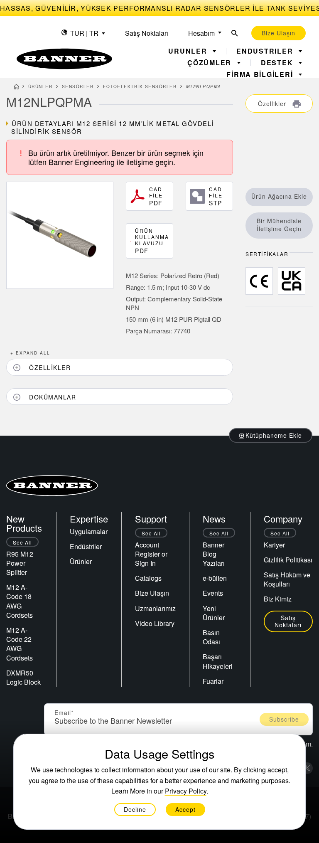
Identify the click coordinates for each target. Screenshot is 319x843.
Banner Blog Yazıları (214, 554)
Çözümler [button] (210, 62)
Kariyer (274, 545)
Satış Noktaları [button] (288, 621)
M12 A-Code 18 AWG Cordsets (19, 601)
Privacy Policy (185, 791)
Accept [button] (185, 809)
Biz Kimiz (278, 599)
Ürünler (40, 86)
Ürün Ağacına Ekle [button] (279, 196)
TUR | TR (84, 33)
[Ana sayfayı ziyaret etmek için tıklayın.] (64, 59)
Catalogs (148, 578)
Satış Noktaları (146, 33)
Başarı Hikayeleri (218, 661)
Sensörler (78, 86)
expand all (30, 352)
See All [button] (22, 542)
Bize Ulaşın (152, 593)
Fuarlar (213, 681)
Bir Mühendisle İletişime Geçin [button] (279, 225)
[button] (119, 367)
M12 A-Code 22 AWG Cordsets (19, 644)
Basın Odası (211, 637)
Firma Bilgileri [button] (260, 74)
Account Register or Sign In (151, 554)
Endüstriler (86, 546)
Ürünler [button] (188, 51)
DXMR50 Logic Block (23, 677)
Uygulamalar (89, 531)
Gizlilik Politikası (288, 559)
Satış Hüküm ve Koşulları (287, 579)
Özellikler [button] (273, 103)
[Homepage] (16, 87)
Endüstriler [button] (265, 51)
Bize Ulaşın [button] (278, 33)
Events (213, 593)
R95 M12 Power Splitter (19, 563)
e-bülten (215, 578)
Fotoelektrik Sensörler (140, 86)
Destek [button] (278, 62)
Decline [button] (135, 809)
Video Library (154, 623)
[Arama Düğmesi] (235, 33)
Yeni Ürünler (214, 613)
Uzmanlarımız (155, 608)
